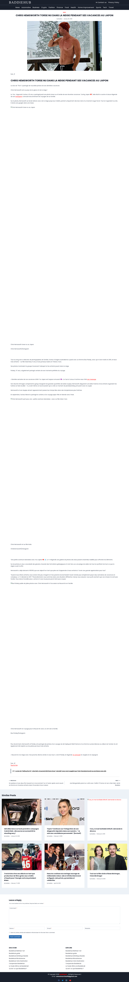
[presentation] (22, 812)
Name (12, 928)
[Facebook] (58, 980)
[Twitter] (62, 980)
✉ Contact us (101, 2)
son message (91, 379)
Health (73, 7)
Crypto (44, 7)
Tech (105, 7)
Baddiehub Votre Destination (18, 961)
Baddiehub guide (14, 953)
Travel (111, 7)
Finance (60, 7)
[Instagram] (66, 980)
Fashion (52, 7)
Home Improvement (86, 7)
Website (87, 928)
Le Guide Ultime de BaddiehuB (18, 966)
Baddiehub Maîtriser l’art (17, 951)
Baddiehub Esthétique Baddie (18, 956)
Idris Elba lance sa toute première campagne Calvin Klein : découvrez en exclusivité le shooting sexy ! (21, 831)
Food (67, 7)
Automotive (26, 7)
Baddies (60, 19)
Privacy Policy (113, 2)
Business (36, 7)
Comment (13, 908)
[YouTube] (70, 980)
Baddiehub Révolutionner (17, 958)
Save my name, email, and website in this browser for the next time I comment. (33, 932)
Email (49, 928)
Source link (14, 765)
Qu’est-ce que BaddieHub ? (18, 968)
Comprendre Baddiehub (17, 963)
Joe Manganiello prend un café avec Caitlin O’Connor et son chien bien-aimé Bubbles (95, 783)
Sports (98, 7)
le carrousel (76, 755)
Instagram (18, 96)
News (17, 7)
